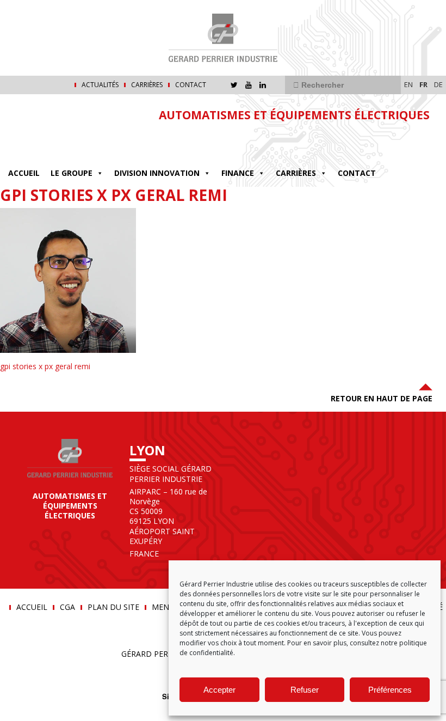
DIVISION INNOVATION (157, 173)
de (438, 84)
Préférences (390, 689)
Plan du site (113, 607)
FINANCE (237, 173)
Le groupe (71, 173)
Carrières (147, 85)
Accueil (24, 173)
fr (423, 84)
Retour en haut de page (381, 398)
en (408, 84)
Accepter (219, 689)
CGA (67, 607)
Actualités (100, 85)
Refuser (304, 689)
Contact (190, 85)
